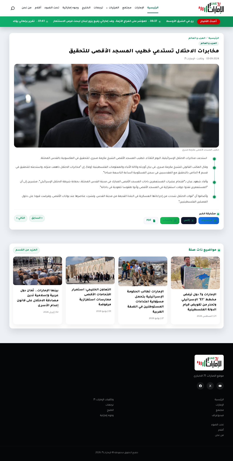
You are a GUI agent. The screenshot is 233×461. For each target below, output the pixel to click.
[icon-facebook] (200, 386)
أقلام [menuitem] (38, 8)
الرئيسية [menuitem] (152, 8)
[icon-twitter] (210, 386)
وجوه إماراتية (107, 415)
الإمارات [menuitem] (139, 8)
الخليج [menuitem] (86, 8)
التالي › (20, 218)
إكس (187, 220)
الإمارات (220, 405)
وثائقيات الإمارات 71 (103, 399)
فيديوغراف (218, 415)
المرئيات (112, 8)
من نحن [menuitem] (26, 8)
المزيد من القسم (26, 250)
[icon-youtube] (220, 386)
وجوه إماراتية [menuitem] (70, 8)
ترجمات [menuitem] (98, 8)
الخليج (110, 410)
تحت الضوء (217, 425)
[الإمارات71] (211, 8)
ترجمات (110, 405)
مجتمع (220, 410)
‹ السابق (36, 218)
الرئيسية (213, 38)
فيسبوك (206, 220)
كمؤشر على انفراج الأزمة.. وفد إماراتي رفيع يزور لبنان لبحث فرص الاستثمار (124, 21)
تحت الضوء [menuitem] (51, 8)
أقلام (221, 430)
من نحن (219, 435)
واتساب (167, 220)
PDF (149, 220)
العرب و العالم (196, 38)
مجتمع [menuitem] (126, 8)
